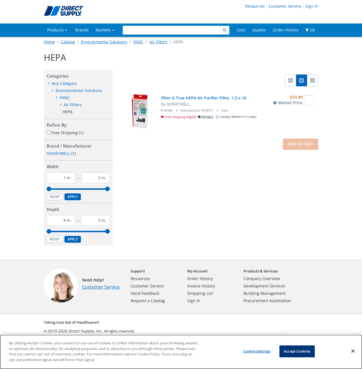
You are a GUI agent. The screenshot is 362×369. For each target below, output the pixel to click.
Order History (200, 278)
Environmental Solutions (104, 41)
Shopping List (200, 293)
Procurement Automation (267, 300)
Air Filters (158, 41)
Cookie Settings (256, 351)
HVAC (138, 41)
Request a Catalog (148, 300)
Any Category (64, 83)
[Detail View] (301, 80)
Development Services (264, 286)
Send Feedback (145, 293)
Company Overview (262, 278)
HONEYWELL (58, 153)
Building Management (265, 293)
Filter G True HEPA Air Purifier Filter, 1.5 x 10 (203, 98)
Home (49, 41)
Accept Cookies (297, 351)
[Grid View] (312, 80)
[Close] (353, 351)
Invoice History (201, 286)
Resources (255, 6)
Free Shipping (67, 132)
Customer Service (284, 6)
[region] (181, 352)
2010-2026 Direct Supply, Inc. (75, 331)
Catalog (68, 41)
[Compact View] (290, 80)
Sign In (311, 6)
